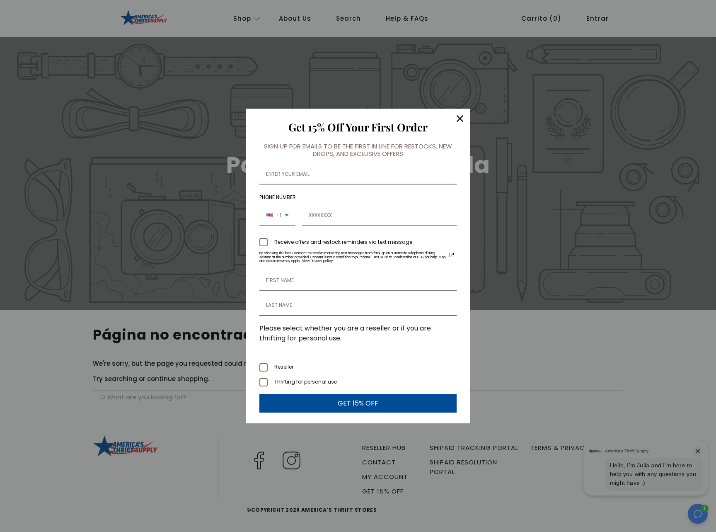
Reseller (283, 366)
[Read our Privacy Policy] (452, 255)
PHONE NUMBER (277, 197)
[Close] (460, 119)
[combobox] (277, 216)
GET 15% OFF (358, 403)
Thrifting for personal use (305, 381)
